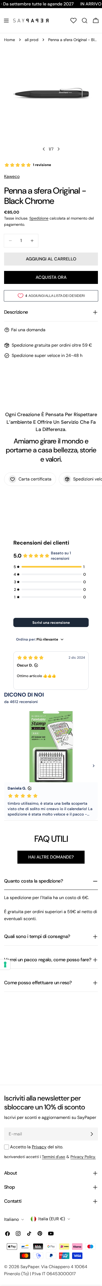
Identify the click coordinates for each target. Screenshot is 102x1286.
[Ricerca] (84, 20)
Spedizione (38, 218)
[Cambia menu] (6, 20)
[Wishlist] (73, 20)
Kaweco (12, 176)
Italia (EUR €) (51, 1219)
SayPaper (29, 1267)
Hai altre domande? (51, 857)
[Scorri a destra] (58, 149)
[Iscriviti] (91, 1134)
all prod (31, 39)
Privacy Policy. (83, 1156)
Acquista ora (51, 277)
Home (9, 39)
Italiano (11, 1219)
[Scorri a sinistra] (43, 149)
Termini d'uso (53, 1156)
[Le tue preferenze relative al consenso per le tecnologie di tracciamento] (5, 964)
